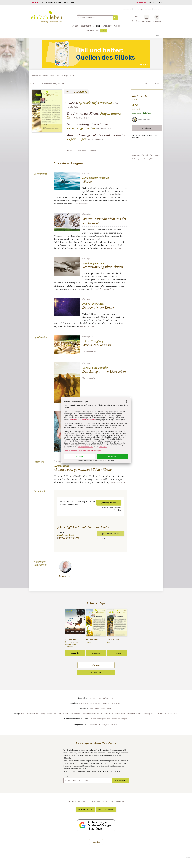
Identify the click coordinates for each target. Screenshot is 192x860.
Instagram (105, 724)
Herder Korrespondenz (91, 713)
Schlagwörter (94, 708)
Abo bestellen (96, 672)
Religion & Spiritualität (51, 3)
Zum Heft (75, 653)
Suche (78, 14)
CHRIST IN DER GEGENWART (70, 713)
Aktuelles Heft (92, 30)
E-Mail (65, 776)
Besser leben (69, 3)
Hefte (96, 25)
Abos (117, 25)
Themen (86, 25)
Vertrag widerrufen (85, 809)
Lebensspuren (148, 713)
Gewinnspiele (106, 708)
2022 (64, 75)
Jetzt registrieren (109, 502)
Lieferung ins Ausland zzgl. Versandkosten (147, 159)
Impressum (120, 801)
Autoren (94, 151)
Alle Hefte (96, 665)
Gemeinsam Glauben (134, 713)
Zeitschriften (141, 3)
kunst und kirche (171, 713)
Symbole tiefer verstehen (90, 102)
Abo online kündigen (119, 719)
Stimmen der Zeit (107, 713)
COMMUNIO (120, 713)
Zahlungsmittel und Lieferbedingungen (146, 155)
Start (75, 25)
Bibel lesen (159, 713)
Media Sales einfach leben (30, 713)
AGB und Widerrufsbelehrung (78, 801)
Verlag (152, 3)
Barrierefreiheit (108, 801)
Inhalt (69, 151)
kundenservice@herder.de (100, 719)
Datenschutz (96, 801)
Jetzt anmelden (120, 780)
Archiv (103, 30)
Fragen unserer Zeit (94, 115)
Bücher (107, 25)
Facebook (93, 724)
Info (160, 3)
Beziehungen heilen (88, 126)
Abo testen (146, 128)
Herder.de (34, 3)
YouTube (114, 724)
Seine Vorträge (138, 9)
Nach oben (96, 842)
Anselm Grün (127, 9)
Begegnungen (96, 137)
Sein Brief (148, 9)
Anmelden (135, 138)
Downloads (81, 151)
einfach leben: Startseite (40, 75)
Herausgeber (158, 9)
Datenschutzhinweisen (111, 771)
